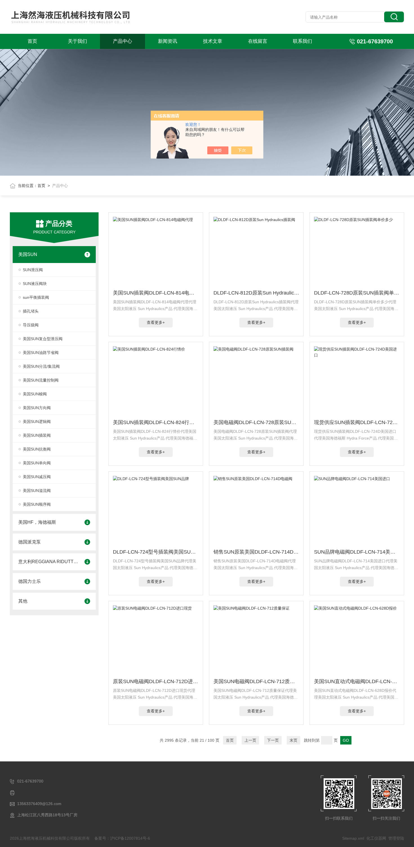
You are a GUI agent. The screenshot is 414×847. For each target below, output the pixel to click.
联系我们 (302, 41)
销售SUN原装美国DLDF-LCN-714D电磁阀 (256, 552)
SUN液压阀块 (35, 283)
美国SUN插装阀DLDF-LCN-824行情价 (156, 422)
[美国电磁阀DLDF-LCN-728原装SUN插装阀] (256, 381)
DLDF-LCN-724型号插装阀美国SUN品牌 (156, 552)
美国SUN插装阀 (37, 435)
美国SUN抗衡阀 (37, 449)
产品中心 (122, 41)
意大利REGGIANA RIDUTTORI (48, 561)
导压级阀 (31, 325)
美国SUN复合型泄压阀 (43, 338)
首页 (32, 41)
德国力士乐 (29, 581)
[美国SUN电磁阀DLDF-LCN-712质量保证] (256, 640)
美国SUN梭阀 (35, 394)
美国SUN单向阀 (37, 463)
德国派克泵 (29, 542)
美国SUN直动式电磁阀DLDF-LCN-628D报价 (357, 681)
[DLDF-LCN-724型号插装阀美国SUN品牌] (156, 511)
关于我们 (77, 41)
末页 (293, 740)
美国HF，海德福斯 (37, 522)
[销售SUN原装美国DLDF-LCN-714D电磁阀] (256, 511)
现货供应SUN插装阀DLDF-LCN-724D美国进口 (357, 422)
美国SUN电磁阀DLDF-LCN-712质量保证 (256, 681)
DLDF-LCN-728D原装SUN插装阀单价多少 (357, 293)
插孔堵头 (31, 311)
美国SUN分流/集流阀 (41, 366)
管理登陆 (396, 838)
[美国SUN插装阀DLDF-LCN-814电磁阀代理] (156, 252)
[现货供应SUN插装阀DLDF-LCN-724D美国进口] (357, 381)
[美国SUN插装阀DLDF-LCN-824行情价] (156, 381)
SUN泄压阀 (33, 270)
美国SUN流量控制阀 (41, 380)
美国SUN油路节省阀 (41, 352)
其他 (22, 601)
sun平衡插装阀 (36, 297)
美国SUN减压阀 (37, 476)
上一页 (250, 740)
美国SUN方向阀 (37, 407)
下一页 (273, 740)
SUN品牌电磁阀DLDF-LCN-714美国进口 (357, 552)
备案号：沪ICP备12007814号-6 (122, 838)
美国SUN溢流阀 (37, 490)
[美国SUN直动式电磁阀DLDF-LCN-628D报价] (357, 640)
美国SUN (27, 254)
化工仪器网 (376, 838)
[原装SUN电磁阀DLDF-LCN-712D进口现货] (156, 640)
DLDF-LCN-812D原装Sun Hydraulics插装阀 (256, 293)
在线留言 (257, 41)
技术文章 (212, 41)
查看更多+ (156, 322)
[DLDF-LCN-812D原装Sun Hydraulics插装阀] (256, 252)
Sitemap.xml (353, 838)
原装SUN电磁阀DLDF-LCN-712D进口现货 (156, 681)
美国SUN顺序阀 (37, 504)
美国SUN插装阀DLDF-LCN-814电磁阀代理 (156, 293)
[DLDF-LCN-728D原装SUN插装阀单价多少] (357, 252)
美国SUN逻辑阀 (37, 421)
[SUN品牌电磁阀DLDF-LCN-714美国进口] (357, 511)
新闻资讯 (167, 41)
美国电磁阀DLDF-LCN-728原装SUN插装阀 (256, 422)
